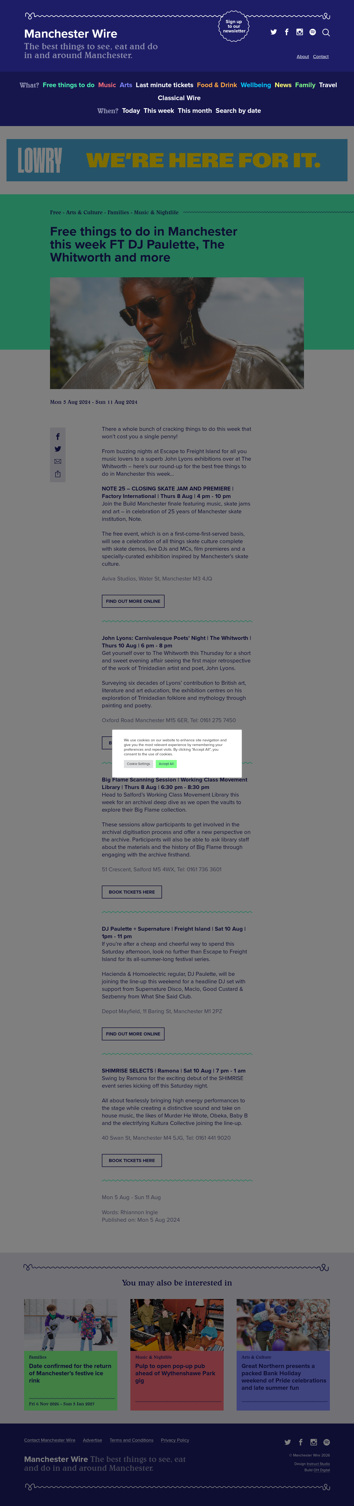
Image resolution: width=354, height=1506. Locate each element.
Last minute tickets (164, 85)
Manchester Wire (70, 33)
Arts (126, 85)
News (283, 85)
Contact (321, 56)
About (303, 56)
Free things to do (69, 85)
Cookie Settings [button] (138, 764)
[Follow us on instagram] (299, 33)
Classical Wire (179, 98)
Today (131, 111)
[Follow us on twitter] (274, 33)
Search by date (238, 111)
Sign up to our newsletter (234, 26)
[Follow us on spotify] (312, 33)
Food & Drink (217, 85)
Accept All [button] (166, 764)
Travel (328, 85)
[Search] (326, 33)
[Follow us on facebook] (287, 33)
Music (107, 85)
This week (159, 111)
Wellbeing (256, 85)
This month (195, 111)
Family (305, 85)
